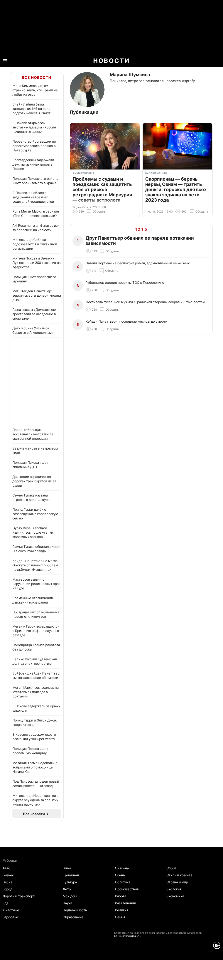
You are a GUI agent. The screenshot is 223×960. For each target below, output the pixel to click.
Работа (120, 896)
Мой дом (70, 896)
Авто (6, 868)
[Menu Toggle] (5, 61)
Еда (5, 903)
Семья (120, 917)
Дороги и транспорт (19, 896)
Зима (67, 868)
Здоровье (10, 917)
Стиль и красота (179, 875)
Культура (70, 882)
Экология (173, 889)
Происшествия (127, 889)
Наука (67, 903)
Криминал (71, 875)
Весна (7, 882)
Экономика (175, 896)
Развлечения (125, 903)
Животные (11, 910)
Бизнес (8, 875)
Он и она (122, 868)
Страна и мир (177, 882)
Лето (67, 889)
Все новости (36, 77)
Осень (120, 875)
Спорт (171, 868)
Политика (122, 882)
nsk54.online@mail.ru (127, 936)
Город (7, 889)
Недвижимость (75, 910)
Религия (121, 910)
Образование (73, 917)
